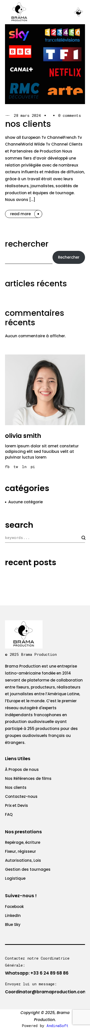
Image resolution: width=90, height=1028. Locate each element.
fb (7, 467)
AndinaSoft (57, 1025)
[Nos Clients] (45, 64)
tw (16, 467)
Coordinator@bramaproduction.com (46, 992)
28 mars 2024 (27, 115)
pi (32, 467)
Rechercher (26, 243)
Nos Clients (28, 124)
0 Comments (69, 115)
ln (24, 467)
